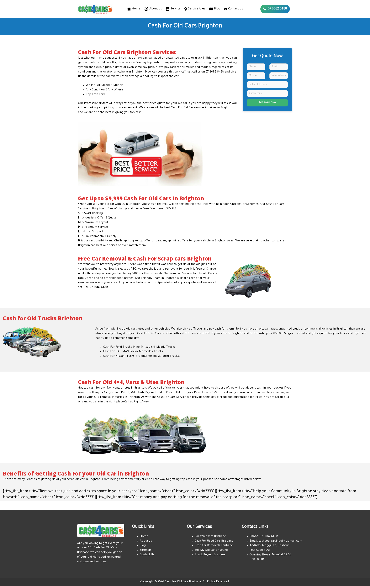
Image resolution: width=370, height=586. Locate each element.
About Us (155, 9)
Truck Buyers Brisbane (210, 554)
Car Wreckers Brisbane (210, 536)
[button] (275, 9)
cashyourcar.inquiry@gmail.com (280, 541)
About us (146, 541)
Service (176, 9)
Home (136, 9)
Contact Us (235, 9)
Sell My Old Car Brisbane (211, 550)
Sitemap (145, 550)
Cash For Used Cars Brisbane (214, 541)
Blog (217, 9)
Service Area (196, 9)
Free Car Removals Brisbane (214, 545)
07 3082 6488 (215, 72)
